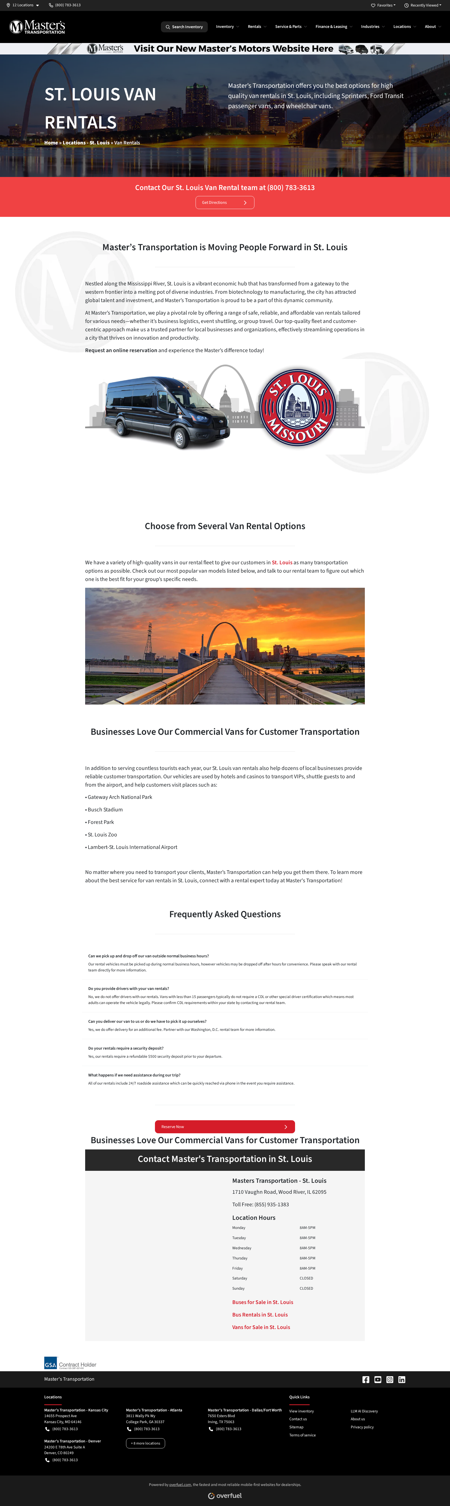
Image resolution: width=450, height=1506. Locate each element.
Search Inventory (187, 27)
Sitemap (296, 1427)
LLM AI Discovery (364, 1411)
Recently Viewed (424, 5)
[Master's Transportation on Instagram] (388, 1379)
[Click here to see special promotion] (225, 48)
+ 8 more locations (145, 1443)
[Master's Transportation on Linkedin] (400, 1379)
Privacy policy (362, 1427)
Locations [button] (402, 26)
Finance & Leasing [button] (331, 26)
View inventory (301, 1411)
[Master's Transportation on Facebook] (364, 1379)
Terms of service (302, 1435)
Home (51, 142)
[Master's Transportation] (37, 27)
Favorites (384, 5)
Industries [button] (370, 26)
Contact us (298, 1419)
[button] (24, 5)
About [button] (430, 26)
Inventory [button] (225, 26)
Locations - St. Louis (86, 142)
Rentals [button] (254, 26)
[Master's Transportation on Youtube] (376, 1379)
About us (358, 1419)
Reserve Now (172, 1127)
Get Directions (214, 202)
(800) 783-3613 (65, 1429)
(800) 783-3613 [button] (68, 5)
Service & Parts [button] (288, 26)
